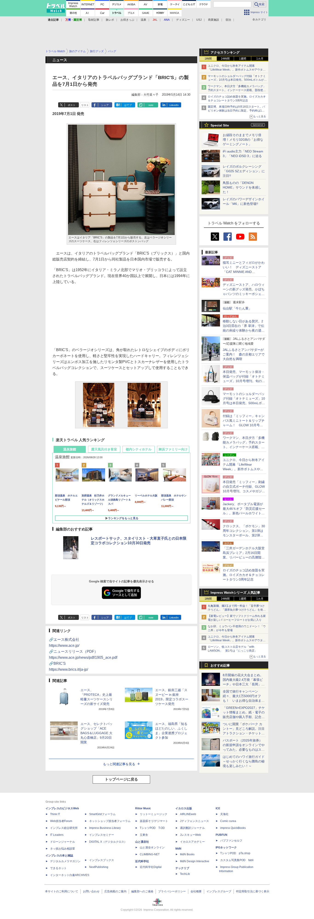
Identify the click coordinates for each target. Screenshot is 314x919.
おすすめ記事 (220, 665)
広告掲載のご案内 (115, 891)
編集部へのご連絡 (142, 891)
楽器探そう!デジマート (154, 821)
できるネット (58, 868)
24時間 (225, 58)
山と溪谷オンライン (152, 847)
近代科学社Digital (151, 867)
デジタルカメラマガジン (65, 861)
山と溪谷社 (142, 841)
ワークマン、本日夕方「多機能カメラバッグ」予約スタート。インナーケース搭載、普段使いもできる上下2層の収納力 (237, 90)
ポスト (71, 105)
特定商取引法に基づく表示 (252, 891)
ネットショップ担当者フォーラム (110, 821)
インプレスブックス (101, 860)
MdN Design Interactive (194, 861)
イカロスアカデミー (192, 841)
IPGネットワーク (226, 847)
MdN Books (187, 854)
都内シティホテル (138, 449)
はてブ (128, 105)
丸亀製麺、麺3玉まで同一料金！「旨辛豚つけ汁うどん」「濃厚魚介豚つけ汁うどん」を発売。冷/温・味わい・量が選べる (236, 609)
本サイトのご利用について (61, 891)
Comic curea (228, 821)
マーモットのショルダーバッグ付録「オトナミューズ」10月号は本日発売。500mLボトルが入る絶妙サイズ (237, 80)
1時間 (208, 58)
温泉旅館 (69, 449)
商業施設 (213, 19)
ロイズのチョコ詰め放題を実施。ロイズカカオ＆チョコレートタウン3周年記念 (244, 574)
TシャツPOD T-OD (152, 828)
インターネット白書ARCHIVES (69, 875)
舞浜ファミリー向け (173, 449)
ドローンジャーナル (62, 841)
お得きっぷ (127, 19)
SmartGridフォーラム (102, 814)
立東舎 (144, 834)
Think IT (55, 814)
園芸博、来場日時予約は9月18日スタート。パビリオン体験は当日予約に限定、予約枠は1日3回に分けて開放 (237, 110)
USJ (199, 19)
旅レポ (110, 19)
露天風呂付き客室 (104, 449)
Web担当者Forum (61, 821)
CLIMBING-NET (150, 854)
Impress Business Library (105, 828)
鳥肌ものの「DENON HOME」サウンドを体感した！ (242, 187)
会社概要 (196, 891)
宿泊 (228, 19)
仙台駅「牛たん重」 (237, 308)
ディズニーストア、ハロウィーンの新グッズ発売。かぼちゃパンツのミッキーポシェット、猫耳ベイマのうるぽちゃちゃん (244, 294)
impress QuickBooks (233, 828)
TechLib (185, 874)
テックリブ (182, 868)
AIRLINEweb (188, 814)
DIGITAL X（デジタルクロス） (108, 841)
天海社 (224, 814)
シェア (105, 105)
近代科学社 (142, 861)
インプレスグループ (218, 891)
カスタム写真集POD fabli (237, 860)
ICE (218, 808)
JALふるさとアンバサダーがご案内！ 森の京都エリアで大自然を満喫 (244, 354)
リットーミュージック (153, 814)
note (150, 105)
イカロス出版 (183, 808)
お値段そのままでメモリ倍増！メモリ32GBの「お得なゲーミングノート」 (243, 139)
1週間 (242, 58)
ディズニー (183, 19)
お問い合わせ (91, 891)
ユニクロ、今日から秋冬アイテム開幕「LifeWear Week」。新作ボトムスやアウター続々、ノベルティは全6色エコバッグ (236, 69)
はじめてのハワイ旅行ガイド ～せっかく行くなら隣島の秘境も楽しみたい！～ (244, 761)
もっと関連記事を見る (119, 764)
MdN (178, 848)
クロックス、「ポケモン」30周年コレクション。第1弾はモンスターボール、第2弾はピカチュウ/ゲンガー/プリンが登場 (244, 535)
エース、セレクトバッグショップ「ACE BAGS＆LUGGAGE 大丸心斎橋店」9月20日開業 (96, 733)
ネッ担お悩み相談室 (62, 848)
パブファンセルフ (231, 840)
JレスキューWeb (190, 834)
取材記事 (93, 19)
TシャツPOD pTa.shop (235, 853)
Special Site (220, 125)
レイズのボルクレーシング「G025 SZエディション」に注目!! (244, 171)
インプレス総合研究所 (64, 828)
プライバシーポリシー (172, 891)
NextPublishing (98, 867)
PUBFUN (221, 834)
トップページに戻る (121, 779)
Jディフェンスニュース (194, 821)
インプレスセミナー (101, 834)
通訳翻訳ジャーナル (192, 828)
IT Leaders (56, 834)
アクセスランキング (225, 52)
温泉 (143, 19)
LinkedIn (174, 105)
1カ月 (259, 58)
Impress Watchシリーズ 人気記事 (235, 592)
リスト (85, 105)
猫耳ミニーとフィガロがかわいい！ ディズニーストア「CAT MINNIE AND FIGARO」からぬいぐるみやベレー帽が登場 (244, 272)
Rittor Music (143, 808)
